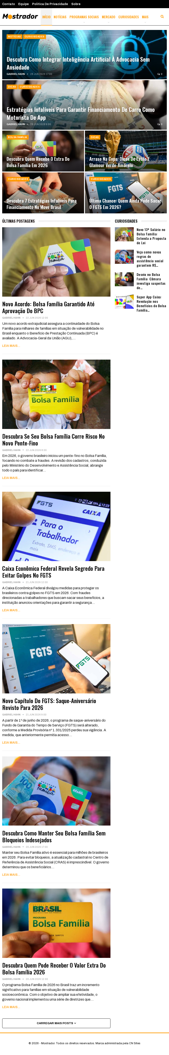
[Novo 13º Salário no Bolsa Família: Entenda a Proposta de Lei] (124, 234)
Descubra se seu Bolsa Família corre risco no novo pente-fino (53, 439)
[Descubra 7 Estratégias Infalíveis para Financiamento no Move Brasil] (43, 193)
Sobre (76, 4)
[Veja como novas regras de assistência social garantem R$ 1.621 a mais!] (124, 257)
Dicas (12, 87)
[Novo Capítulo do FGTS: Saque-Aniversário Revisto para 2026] (56, 658)
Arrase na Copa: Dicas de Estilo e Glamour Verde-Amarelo (119, 161)
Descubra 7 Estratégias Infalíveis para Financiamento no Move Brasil (42, 203)
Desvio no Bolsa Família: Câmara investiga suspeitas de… (151, 281)
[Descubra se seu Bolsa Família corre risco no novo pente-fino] (56, 394)
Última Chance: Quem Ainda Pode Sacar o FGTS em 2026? (125, 203)
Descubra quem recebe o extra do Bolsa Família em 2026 (38, 161)
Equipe (23, 4)
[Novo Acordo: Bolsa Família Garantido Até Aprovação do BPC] (56, 262)
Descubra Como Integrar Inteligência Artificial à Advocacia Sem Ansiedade (78, 63)
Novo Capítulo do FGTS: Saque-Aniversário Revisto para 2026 (49, 704)
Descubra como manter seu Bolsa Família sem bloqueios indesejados (54, 836)
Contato (8, 4)
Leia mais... (11, 345)
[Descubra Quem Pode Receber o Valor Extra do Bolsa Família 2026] (56, 923)
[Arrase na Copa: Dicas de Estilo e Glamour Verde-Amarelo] (125, 151)
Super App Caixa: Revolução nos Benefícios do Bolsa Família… (151, 303)
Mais (145, 16)
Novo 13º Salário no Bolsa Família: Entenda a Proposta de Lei (151, 236)
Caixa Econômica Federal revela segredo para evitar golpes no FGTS (53, 571)
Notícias (60, 16)
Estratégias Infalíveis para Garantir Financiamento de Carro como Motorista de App (81, 113)
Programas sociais (84, 16)
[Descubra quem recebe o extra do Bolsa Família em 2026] (43, 151)
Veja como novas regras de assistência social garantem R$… (150, 258)
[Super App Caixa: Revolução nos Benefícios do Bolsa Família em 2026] (124, 302)
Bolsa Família (17, 137)
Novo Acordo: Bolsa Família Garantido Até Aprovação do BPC (48, 307)
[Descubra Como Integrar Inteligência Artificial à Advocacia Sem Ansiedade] (84, 54)
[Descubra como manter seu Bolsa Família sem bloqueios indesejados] (56, 791)
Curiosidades (128, 16)
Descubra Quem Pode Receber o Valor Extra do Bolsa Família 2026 (54, 968)
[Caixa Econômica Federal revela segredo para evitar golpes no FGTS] (56, 526)
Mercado (108, 16)
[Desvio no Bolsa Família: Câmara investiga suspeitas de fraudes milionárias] (124, 279)
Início (46, 16)
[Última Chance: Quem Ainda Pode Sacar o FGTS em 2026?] (125, 193)
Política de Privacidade (50, 4)
